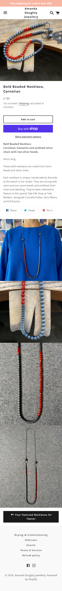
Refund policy (31, 555)
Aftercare (31, 540)
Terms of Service (31, 550)
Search (31, 545)
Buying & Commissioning (31, 534)
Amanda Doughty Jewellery (31, 13)
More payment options (28, 136)
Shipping (24, 103)
